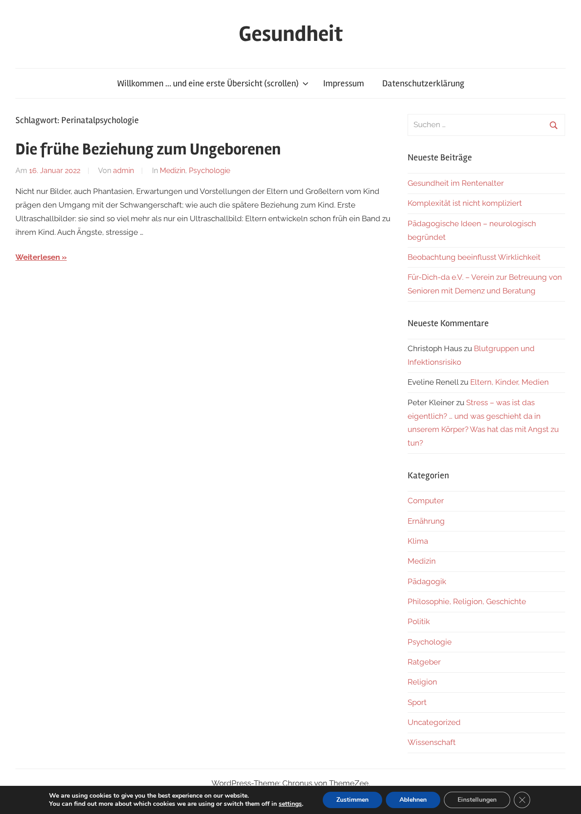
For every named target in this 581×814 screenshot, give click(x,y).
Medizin (172, 170)
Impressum (343, 83)
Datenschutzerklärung (423, 83)
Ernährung (426, 521)
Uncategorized (434, 722)
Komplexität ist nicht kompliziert (465, 203)
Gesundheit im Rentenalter (456, 183)
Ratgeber (424, 661)
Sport (417, 702)
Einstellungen (477, 799)
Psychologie (209, 170)
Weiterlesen (37, 257)
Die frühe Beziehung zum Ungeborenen (148, 149)
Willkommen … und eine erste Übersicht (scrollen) (208, 83)
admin (123, 170)
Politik (419, 621)
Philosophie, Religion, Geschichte (467, 601)
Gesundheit (291, 33)
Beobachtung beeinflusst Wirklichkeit (474, 257)
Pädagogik (427, 581)
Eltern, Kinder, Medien (509, 382)
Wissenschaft (432, 742)
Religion (422, 681)
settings (290, 804)
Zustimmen (352, 799)
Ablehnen (413, 799)
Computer (426, 500)
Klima (418, 541)
